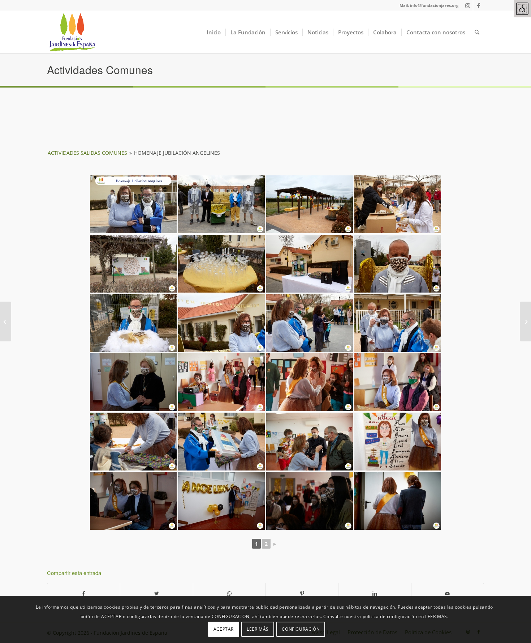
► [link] (274, 543)
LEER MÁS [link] (258, 629)
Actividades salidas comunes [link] (87, 152)
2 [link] (266, 543)
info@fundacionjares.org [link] (434, 5)
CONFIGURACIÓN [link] (301, 629)
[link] (522, 8)
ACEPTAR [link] (223, 629)
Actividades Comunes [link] (100, 69)
